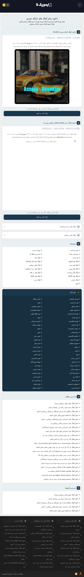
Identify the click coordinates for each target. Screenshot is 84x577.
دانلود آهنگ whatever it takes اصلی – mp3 (14, 557)
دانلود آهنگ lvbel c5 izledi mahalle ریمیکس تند (63, 471)
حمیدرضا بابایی (74, 373)
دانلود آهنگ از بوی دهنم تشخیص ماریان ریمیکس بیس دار (60, 435)
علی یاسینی (75, 325)
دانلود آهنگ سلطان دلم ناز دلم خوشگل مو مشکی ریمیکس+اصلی (58, 411)
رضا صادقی (36, 384)
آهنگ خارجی (75, 280)
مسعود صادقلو (74, 343)
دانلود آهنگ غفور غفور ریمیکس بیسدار (66, 403)
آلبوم (77, 283)
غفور (38, 332)
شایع (39, 328)
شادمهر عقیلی (74, 310)
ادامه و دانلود (40, 113)
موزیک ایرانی (36, 250)
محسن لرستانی (35, 321)
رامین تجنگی (36, 299)
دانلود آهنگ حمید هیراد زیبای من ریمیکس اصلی (63, 407)
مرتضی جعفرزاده (73, 328)
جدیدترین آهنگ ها (35, 254)
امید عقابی (37, 354)
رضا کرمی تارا (36, 380)
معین (38, 317)
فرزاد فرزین (75, 388)
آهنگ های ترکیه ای (73, 272)
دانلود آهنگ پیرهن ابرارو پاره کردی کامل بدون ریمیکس (42, 542)
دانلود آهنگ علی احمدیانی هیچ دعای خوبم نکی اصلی (62, 431)
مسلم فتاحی (75, 332)
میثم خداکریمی (35, 358)
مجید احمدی (36, 347)
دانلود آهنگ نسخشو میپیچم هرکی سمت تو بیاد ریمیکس (61, 479)
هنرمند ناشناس (74, 299)
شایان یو (76, 377)
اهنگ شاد (37, 258)
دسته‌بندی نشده (74, 254)
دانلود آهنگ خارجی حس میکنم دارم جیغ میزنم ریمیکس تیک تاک (58, 455)
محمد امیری (36, 369)
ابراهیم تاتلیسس (73, 336)
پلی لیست (75, 258)
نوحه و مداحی (74, 250)
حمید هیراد (75, 317)
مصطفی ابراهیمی (73, 384)
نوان (77, 354)
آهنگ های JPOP (35, 276)
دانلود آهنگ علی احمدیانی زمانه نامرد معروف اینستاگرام (60, 427)
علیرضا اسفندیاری (73, 314)
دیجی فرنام (75, 380)
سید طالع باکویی (35, 314)
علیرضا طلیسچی (74, 321)
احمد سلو (37, 343)
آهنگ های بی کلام (35, 272)
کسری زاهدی (36, 388)
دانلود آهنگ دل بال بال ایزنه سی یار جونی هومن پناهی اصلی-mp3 (57, 447)
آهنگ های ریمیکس (70, 235)
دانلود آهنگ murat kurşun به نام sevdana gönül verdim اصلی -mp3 (56, 443)
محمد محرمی (36, 351)
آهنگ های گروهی (73, 261)
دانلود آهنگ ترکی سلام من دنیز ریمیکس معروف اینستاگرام (60, 459)
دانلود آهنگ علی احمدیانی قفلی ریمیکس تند (65, 423)
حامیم (77, 351)
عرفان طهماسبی (35, 310)
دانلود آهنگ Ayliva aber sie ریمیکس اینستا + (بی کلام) (42, 535)
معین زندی (37, 336)
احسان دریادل (74, 365)
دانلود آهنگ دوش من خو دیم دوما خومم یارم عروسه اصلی (60, 463)
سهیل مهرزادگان (35, 362)
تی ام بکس (75, 362)
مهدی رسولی (36, 325)
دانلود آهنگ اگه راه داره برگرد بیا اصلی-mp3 (64, 439)
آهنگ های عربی (74, 265)
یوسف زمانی (75, 369)
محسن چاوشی (36, 306)
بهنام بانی (37, 365)
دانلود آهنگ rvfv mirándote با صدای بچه (14, 564)
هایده (38, 303)
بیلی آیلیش (37, 340)
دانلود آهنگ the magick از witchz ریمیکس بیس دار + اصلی (59, 467)
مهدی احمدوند (74, 340)
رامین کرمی (36, 377)
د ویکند (76, 347)
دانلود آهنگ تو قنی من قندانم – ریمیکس (43, 550)
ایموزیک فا (28, 43)
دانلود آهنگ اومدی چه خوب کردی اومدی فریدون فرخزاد (43, 564)
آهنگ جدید (37, 280)
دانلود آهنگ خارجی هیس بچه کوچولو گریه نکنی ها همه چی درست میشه (55, 451)
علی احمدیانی (74, 303)
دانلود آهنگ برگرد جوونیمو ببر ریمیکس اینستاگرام (44, 528)
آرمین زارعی (75, 358)
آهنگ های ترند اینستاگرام (68, 227)
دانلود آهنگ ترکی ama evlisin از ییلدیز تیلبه (42, 557)
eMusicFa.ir (61, 137)
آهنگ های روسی (74, 269)
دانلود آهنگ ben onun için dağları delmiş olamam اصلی (60, 475)
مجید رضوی (75, 306)
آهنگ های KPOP (73, 276)
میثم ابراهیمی (36, 373)
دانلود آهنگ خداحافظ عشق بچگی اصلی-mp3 (64, 415)
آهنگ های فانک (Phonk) (33, 261)
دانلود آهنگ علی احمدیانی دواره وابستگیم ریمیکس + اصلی (60, 419)
